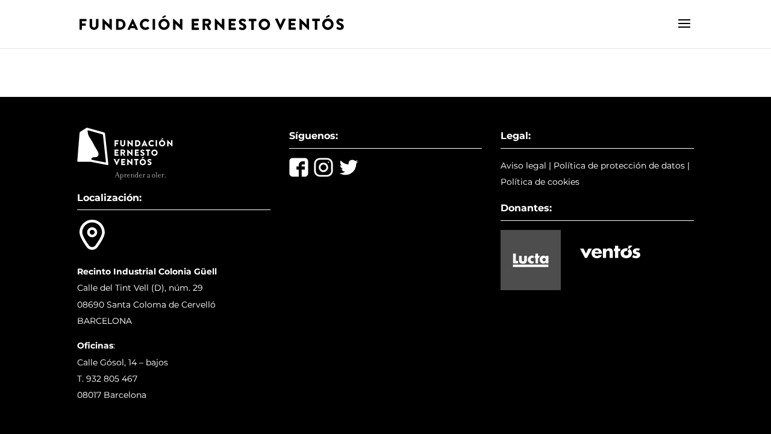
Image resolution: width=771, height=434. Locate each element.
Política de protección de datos (619, 165)
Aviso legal (523, 165)
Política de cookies (540, 181)
